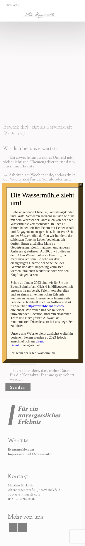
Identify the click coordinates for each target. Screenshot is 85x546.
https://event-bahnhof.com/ (45, 306)
